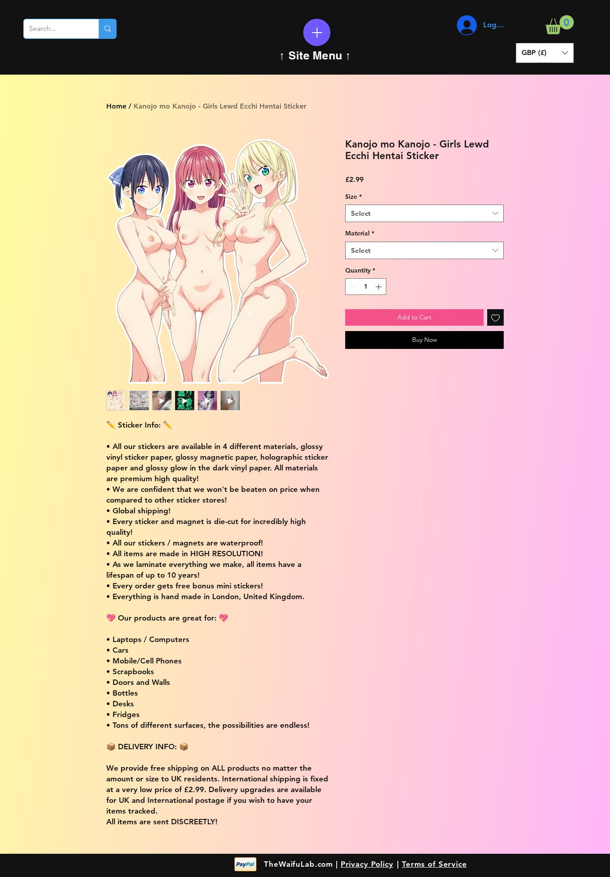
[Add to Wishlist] (495, 317)
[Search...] (107, 28)
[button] (559, 24)
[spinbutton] (366, 286)
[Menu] (316, 32)
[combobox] (424, 213)
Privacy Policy (367, 864)
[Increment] (379, 286)
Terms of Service (434, 864)
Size (353, 197)
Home (116, 106)
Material (359, 233)
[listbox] (545, 53)
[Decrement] (352, 286)
